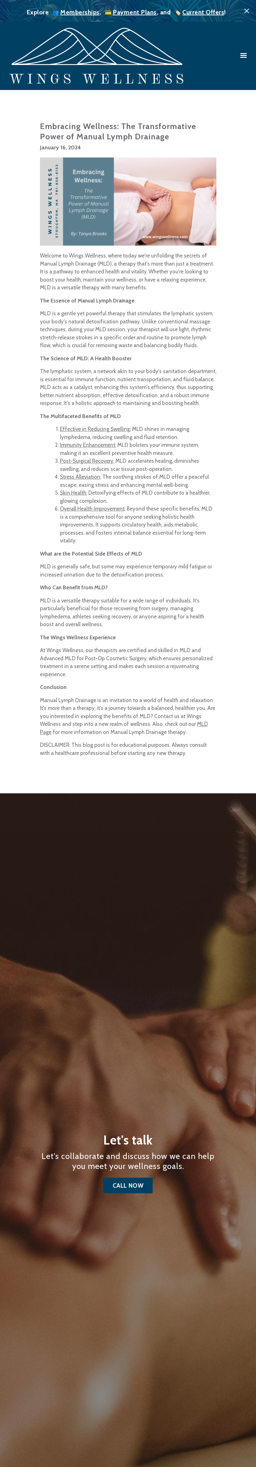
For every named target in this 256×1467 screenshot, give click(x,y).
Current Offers (203, 12)
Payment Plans (135, 12)
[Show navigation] (242, 55)
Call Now (128, 1185)
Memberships (80, 12)
